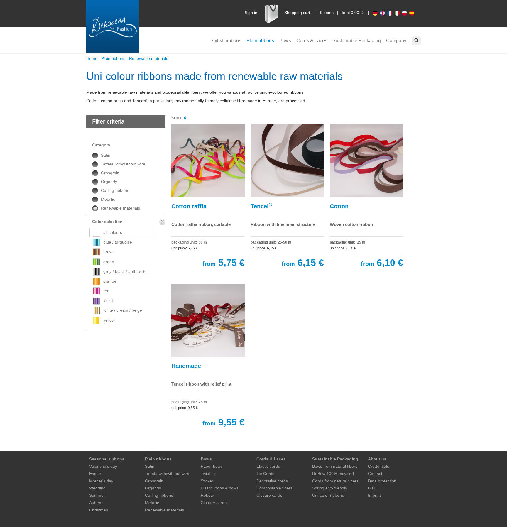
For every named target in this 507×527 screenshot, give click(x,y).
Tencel (261, 206)
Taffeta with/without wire (123, 164)
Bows (285, 40)
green (108, 261)
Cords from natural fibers (335, 481)
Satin (105, 155)
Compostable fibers (274, 488)
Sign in (251, 12)
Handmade (186, 366)
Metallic (108, 199)
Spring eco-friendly (329, 488)
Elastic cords (268, 466)
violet (108, 300)
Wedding (97, 488)
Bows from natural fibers (334, 466)
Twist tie (208, 473)
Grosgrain (110, 172)
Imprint (374, 495)
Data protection (382, 481)
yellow (109, 320)
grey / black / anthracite (125, 271)
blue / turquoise (117, 242)
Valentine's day (103, 466)
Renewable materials (148, 58)
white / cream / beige (122, 310)
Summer (97, 495)
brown (109, 251)
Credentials (378, 466)
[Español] (412, 12)
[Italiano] (398, 12)
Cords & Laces (311, 40)
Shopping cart (297, 12)
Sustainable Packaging (356, 40)
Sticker (207, 481)
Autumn (96, 502)
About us (377, 459)
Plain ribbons (260, 40)
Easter (95, 473)
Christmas (98, 510)
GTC (372, 488)
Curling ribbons (115, 190)
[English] (383, 12)
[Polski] (405, 12)
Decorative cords (272, 481)
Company (396, 40)
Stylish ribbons (225, 40)
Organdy (109, 181)
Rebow (207, 495)
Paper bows (212, 466)
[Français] (391, 12)
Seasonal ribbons (106, 459)
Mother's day (101, 481)
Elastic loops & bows (220, 488)
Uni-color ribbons (328, 495)
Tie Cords (265, 473)
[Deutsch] (376, 12)
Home (91, 58)
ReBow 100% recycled (333, 473)
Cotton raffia (189, 206)
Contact (375, 473)
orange (109, 281)
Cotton (339, 206)
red (106, 290)
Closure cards (214, 502)
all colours (112, 232)
